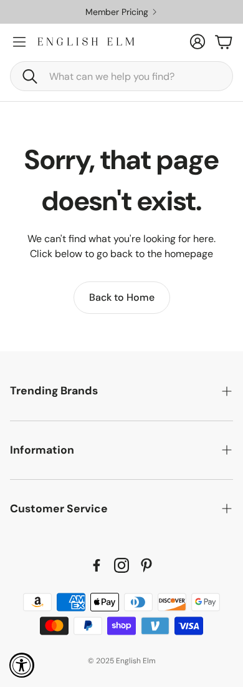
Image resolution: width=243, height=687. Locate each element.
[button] (121, 76)
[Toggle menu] (19, 41)
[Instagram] (121, 565)
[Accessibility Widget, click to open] (21, 665)
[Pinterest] (146, 565)
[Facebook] (96, 565)
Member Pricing (129, 11)
